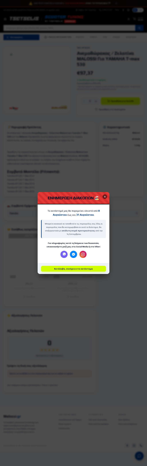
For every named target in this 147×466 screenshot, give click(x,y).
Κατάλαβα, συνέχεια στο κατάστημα (73, 269)
